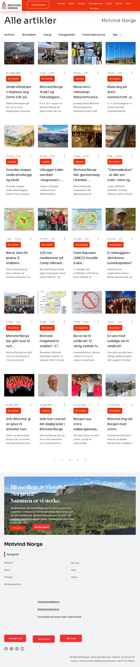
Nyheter (8, 562)
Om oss (75, 562)
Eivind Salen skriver (94, 34)
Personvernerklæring (48, 601)
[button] (129, 530)
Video (74, 576)
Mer (115, 34)
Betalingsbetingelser (48, 609)
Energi (47, 34)
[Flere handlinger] (32, 72)
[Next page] (85, 459)
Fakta (7, 569)
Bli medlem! (29, 34)
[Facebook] (6, 649)
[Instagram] (17, 649)
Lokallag (79, 78)
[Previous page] (54, 459)
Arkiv (73, 569)
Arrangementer (12, 584)
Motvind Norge (23, 544)
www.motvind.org (100, 656)
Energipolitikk (67, 34)
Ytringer (8, 576)
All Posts (9, 34)
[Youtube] (22, 649)
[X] (11, 649)
